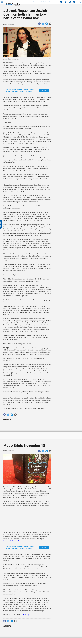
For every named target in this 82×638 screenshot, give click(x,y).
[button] (80, 2)
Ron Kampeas (8, 23)
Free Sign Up (44, 90)
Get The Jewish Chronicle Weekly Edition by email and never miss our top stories (20, 90)
